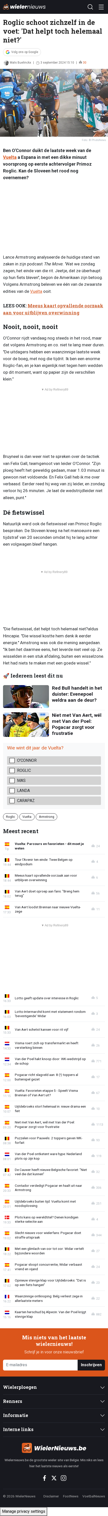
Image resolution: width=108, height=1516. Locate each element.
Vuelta (10, 157)
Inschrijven (91, 1364)
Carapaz (26, 800)
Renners (12, 1401)
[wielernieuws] (54, 1448)
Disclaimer (51, 1496)
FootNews (70, 1496)
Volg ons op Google (24, 52)
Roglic (24, 770)
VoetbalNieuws (93, 1496)
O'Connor (27, 760)
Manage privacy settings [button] (23, 1511)
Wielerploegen (20, 1387)
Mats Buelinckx (20, 62)
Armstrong (46, 817)
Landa (23, 790)
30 (84, 62)
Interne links (18, 1429)
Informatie (15, 1415)
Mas (21, 780)
